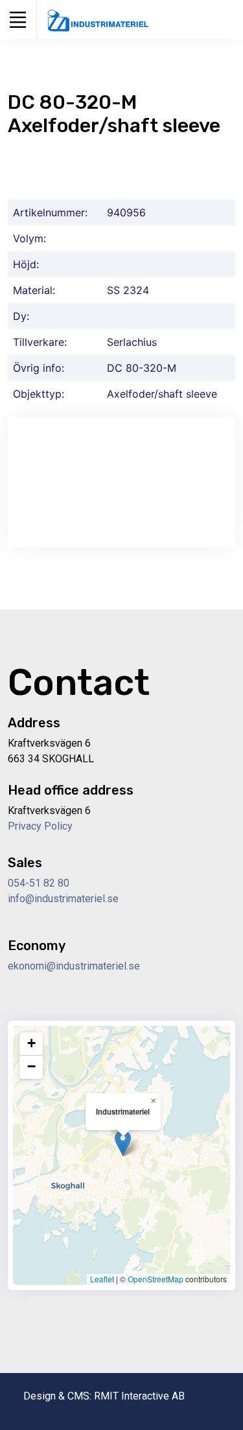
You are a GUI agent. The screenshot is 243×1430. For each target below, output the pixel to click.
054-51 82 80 (38, 883)
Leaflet (102, 1278)
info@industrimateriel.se (63, 898)
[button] (123, 1142)
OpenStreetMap (155, 1278)
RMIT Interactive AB (139, 1396)
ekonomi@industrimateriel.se (74, 966)
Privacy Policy (40, 826)
